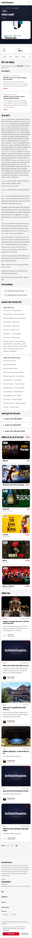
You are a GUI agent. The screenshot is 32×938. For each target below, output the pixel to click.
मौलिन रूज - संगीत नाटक (8, 586)
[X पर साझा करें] (12, 845)
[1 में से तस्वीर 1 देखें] (16, 30)
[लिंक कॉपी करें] (8, 845)
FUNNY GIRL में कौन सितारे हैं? (13, 419)
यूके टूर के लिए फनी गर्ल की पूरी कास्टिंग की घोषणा (15, 791)
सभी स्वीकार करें (10, 934)
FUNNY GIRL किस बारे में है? (13, 425)
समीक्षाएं (4, 57)
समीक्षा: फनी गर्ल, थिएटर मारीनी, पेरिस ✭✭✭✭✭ (16, 666)
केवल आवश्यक (25, 934)
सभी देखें (28, 437)
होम (2, 8)
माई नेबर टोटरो (5, 509)
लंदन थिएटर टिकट (7, 8)
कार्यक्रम (17, 57)
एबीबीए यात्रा (5, 461)
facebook (13, 914)
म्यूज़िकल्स (4, 11)
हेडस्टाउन (4, 560)
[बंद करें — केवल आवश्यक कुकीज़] (29, 926)
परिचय (10, 57)
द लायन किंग (5, 535)
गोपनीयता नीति (6, 930)
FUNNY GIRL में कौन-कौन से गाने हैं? (15, 431)
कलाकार (23, 57)
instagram (5, 914)
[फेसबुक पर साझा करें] (16, 845)
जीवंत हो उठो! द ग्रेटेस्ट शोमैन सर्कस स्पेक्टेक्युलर (13, 485)
